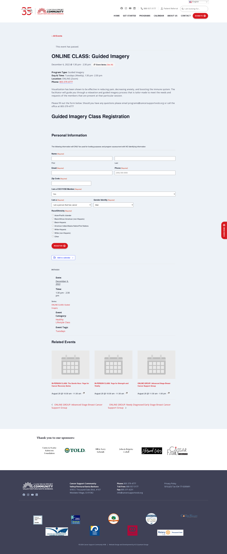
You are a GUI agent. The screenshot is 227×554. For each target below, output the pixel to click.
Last (116, 163)
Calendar (159, 15)
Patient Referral (171, 8)
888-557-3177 (150, 8)
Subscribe (224, 232)
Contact (186, 15)
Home (117, 15)
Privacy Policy (170, 483)
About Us (172, 15)
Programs (144, 15)
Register (58, 246)
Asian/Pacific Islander (63, 215)
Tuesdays (60, 331)
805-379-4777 (66, 81)
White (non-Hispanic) (63, 233)
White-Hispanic (60, 229)
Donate (199, 16)
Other (57, 236)
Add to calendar (63, 257)
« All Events (57, 35)
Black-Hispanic (60, 222)
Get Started (129, 15)
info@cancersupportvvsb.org (130, 492)
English (195, 2)
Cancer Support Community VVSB (95, 545)
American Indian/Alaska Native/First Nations (72, 226)
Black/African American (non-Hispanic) (70, 219)
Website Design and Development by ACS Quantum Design (128, 545)
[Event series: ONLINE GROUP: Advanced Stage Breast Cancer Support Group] (169, 393)
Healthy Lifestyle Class (63, 321)
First (53, 163)
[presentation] (70, 365)
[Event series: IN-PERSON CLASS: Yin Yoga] (84, 393)
